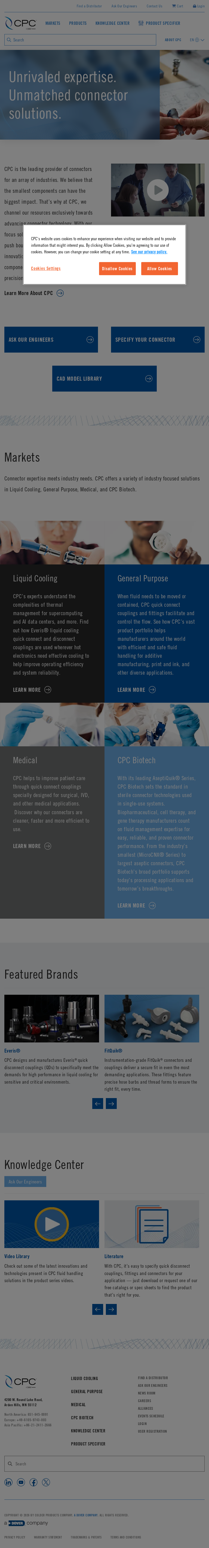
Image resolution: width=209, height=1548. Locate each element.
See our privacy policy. (149, 251)
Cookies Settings (46, 268)
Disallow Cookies (117, 268)
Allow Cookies (159, 268)
